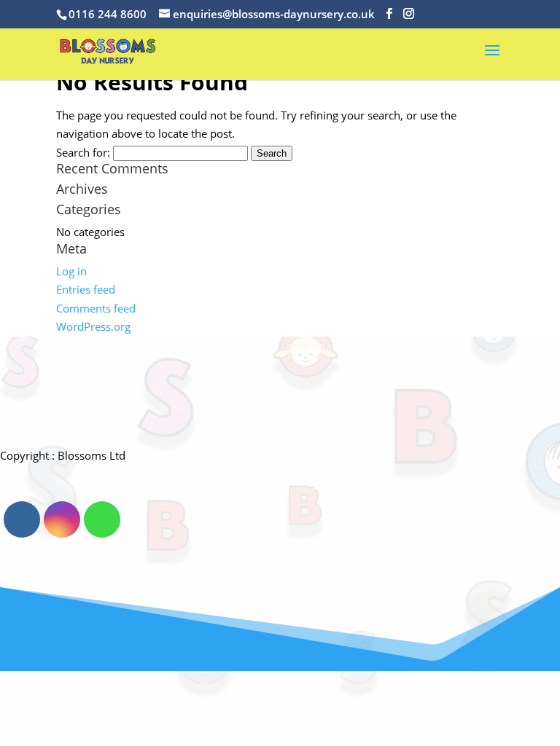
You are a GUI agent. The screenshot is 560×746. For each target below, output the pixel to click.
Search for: (83, 152)
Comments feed (96, 308)
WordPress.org (93, 326)
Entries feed (85, 289)
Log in (71, 271)
